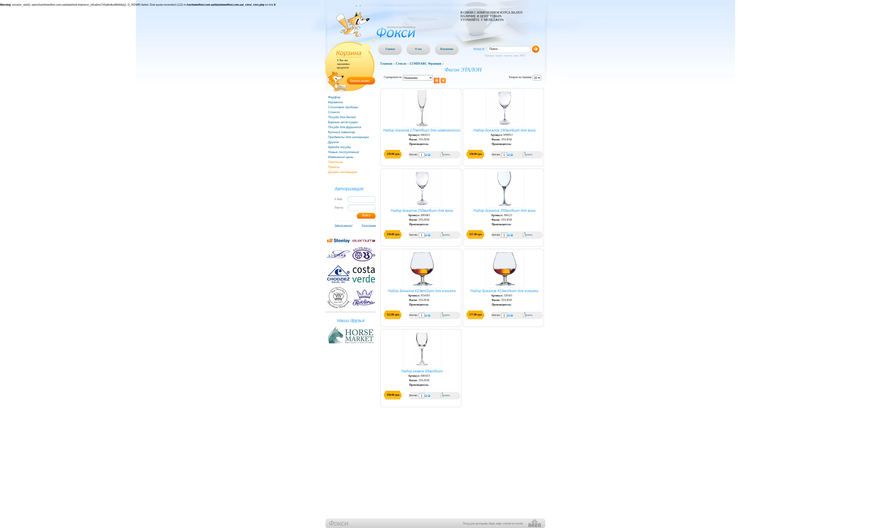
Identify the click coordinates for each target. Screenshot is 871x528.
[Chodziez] (338, 274)
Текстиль (335, 162)
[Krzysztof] (338, 297)
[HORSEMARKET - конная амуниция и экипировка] (350, 343)
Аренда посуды (339, 147)
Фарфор (334, 97)
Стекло (334, 112)
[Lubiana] (338, 254)
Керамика (335, 102)
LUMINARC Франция (425, 63)
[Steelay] (338, 241)
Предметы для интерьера (348, 137)
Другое (333, 142)
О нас (418, 49)
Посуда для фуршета (344, 127)
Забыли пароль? (343, 225)
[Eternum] (363, 241)
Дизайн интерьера (342, 172)
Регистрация (369, 225)
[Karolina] (363, 297)
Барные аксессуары (343, 122)
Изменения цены (340, 157)
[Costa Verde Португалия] (363, 274)
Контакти (446, 49)
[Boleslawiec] (363, 254)
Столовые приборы (343, 107)
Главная (390, 49)
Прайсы (334, 167)
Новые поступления (343, 152)
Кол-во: (413, 154)
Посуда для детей (342, 117)
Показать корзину (360, 80)
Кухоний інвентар (341, 132)
